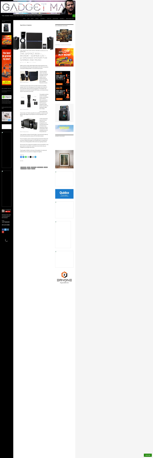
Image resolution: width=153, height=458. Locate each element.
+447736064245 (6, 222)
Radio (30, 50)
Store (28, 18)
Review (33, 50)
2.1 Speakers (23, 167)
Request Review (55, 18)
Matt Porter (23, 168)
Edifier (24, 50)
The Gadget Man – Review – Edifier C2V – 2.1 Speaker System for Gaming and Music (33, 56)
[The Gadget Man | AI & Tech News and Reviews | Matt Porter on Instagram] (8, 229)
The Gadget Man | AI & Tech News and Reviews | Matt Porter (22, 16)
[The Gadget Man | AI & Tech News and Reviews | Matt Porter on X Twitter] (5, 229)
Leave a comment (32, 62)
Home (24, 18)
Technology (43, 50)
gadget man (40, 167)
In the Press (42, 18)
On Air (32, 18)
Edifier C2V (34, 167)
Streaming (37, 50)
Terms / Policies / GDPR (70, 18)
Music (27, 50)
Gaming (45, 167)
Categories (62, 18)
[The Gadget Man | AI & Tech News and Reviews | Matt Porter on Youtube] (3, 232)
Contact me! (49, 18)
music (29, 168)
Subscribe (147, 455)
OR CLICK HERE (6, 225)
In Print (36, 18)
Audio (21, 50)
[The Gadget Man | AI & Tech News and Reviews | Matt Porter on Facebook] (3, 229)
